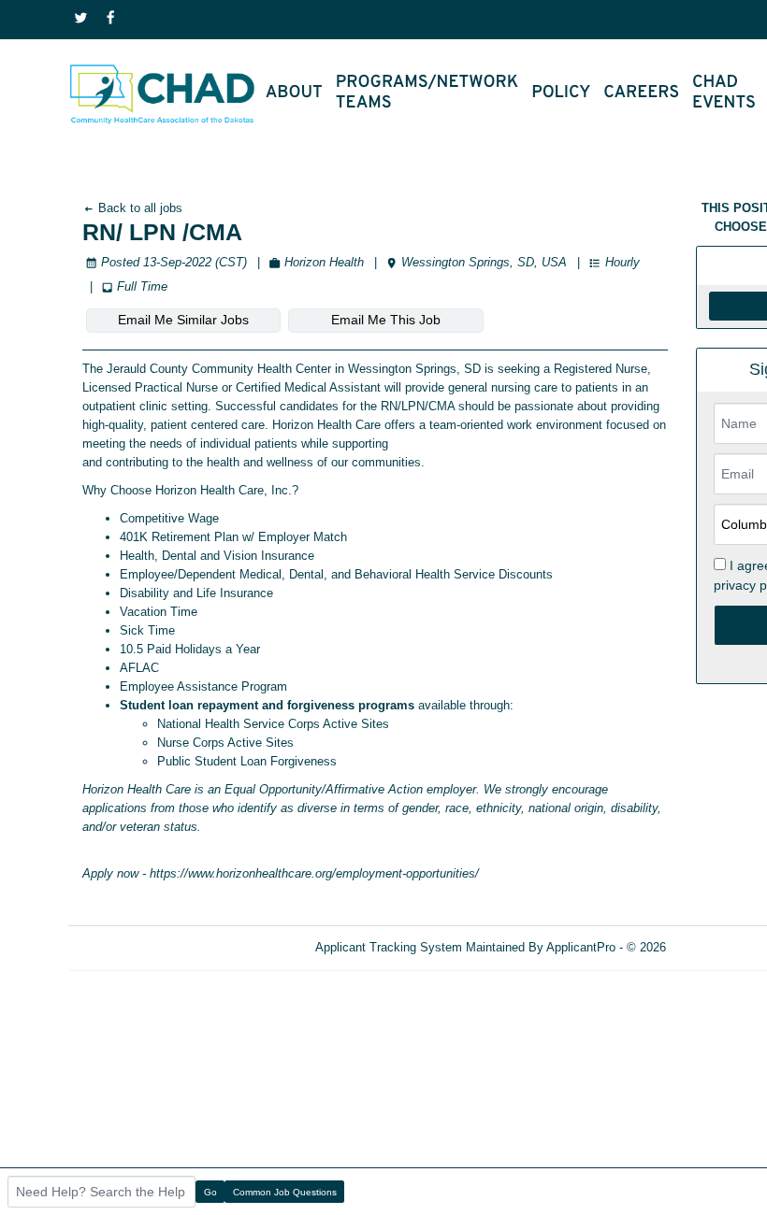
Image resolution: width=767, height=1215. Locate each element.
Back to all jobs (138, 208)
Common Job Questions (285, 1192)
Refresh (721, 947)
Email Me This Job (386, 319)
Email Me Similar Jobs (183, 319)
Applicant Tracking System (388, 947)
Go (210, 1192)
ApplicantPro (580, 947)
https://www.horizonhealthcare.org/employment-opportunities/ (314, 873)
